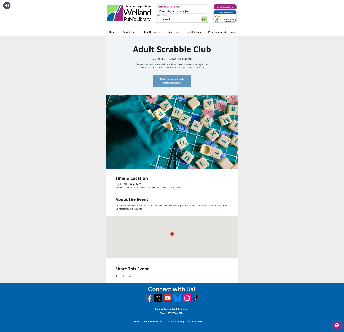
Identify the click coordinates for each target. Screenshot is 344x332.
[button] (128, 32)
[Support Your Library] (225, 16)
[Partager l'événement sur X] (123, 276)
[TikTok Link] (196, 298)
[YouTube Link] (168, 298)
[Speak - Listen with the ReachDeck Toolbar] (6, 5)
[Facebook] (149, 298)
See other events (172, 82)
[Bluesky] (177, 298)
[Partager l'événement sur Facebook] (116, 276)
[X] (158, 298)
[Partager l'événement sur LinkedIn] (130, 276)
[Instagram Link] (187, 298)
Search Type (162, 15)
